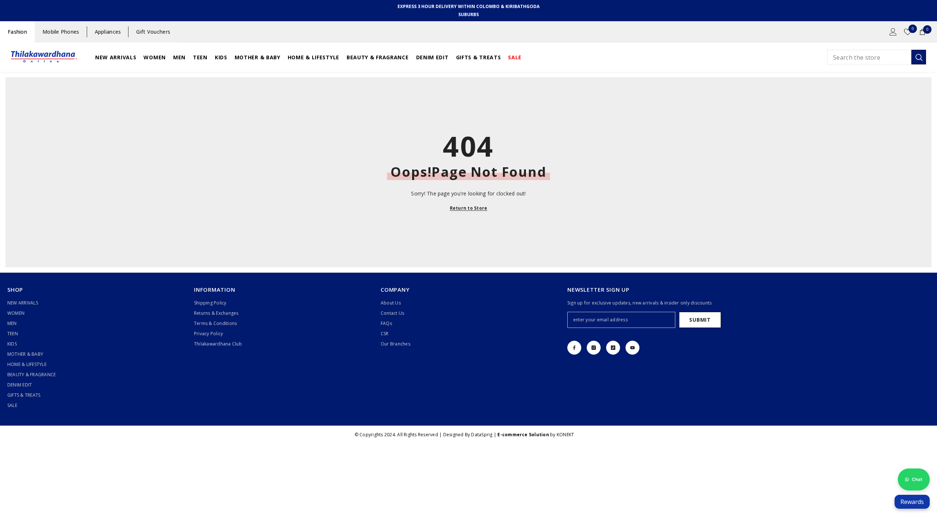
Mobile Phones (60, 31)
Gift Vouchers (153, 31)
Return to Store (469, 208)
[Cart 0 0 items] (922, 31)
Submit (699, 319)
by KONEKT (535, 434)
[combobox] (869, 57)
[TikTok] (613, 348)
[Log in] (893, 31)
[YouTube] (632, 348)
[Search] (876, 57)
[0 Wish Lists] (907, 31)
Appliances (108, 31)
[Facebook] (574, 348)
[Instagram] (594, 348)
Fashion (17, 31)
